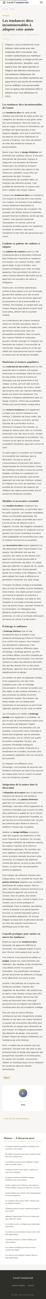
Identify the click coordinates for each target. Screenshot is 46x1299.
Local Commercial (15, 2)
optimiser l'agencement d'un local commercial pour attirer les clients (22, 1217)
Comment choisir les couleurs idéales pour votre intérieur (21, 1240)
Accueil (5, 9)
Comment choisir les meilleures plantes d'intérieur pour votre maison (19, 1178)
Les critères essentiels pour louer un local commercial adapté (20, 1248)
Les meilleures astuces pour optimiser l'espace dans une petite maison (22, 1163)
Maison (12, 9)
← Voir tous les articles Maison (15, 1118)
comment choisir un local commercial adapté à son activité (22, 1209)
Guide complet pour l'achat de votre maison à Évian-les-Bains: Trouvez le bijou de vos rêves (22, 1186)
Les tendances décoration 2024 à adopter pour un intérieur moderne (22, 1202)
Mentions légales (18, 1285)
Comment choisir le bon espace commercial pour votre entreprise (21, 1171)
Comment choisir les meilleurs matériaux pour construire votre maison (22, 1147)
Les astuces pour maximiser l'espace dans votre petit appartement (22, 1233)
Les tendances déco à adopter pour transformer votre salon (22, 1225)
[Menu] (41, 2)
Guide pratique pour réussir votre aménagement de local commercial (22, 1194)
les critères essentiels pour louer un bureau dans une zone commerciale (22, 1155)
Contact (31, 1285)
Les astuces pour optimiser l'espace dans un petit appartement (21, 1256)
